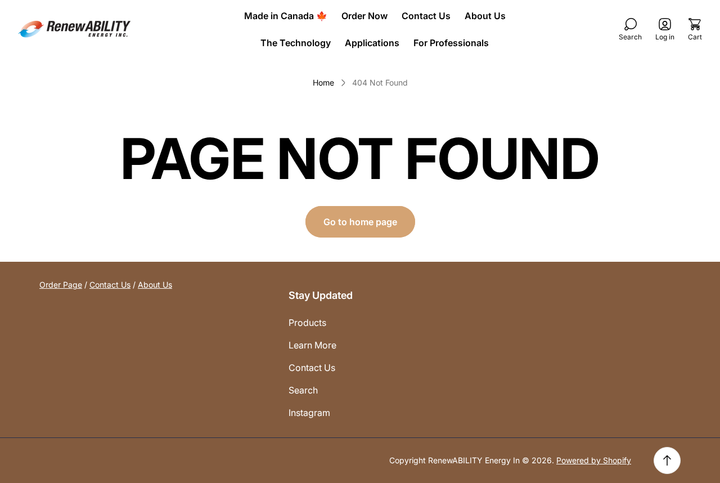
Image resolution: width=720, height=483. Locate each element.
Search (303, 390)
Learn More (312, 345)
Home (323, 82)
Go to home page (360, 221)
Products (307, 322)
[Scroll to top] (667, 460)
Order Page (60, 284)
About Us (155, 284)
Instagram (309, 412)
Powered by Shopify (593, 460)
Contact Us (109, 284)
